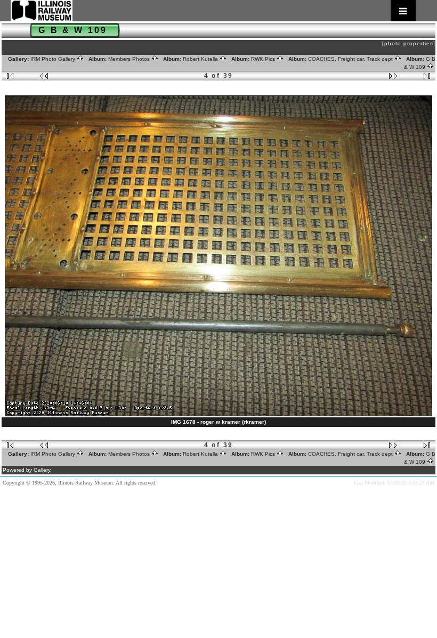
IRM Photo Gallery (53, 59)
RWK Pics (264, 59)
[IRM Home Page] (213, 10)
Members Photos (129, 59)
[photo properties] (408, 43)
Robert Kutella (201, 59)
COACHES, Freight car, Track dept (351, 59)
